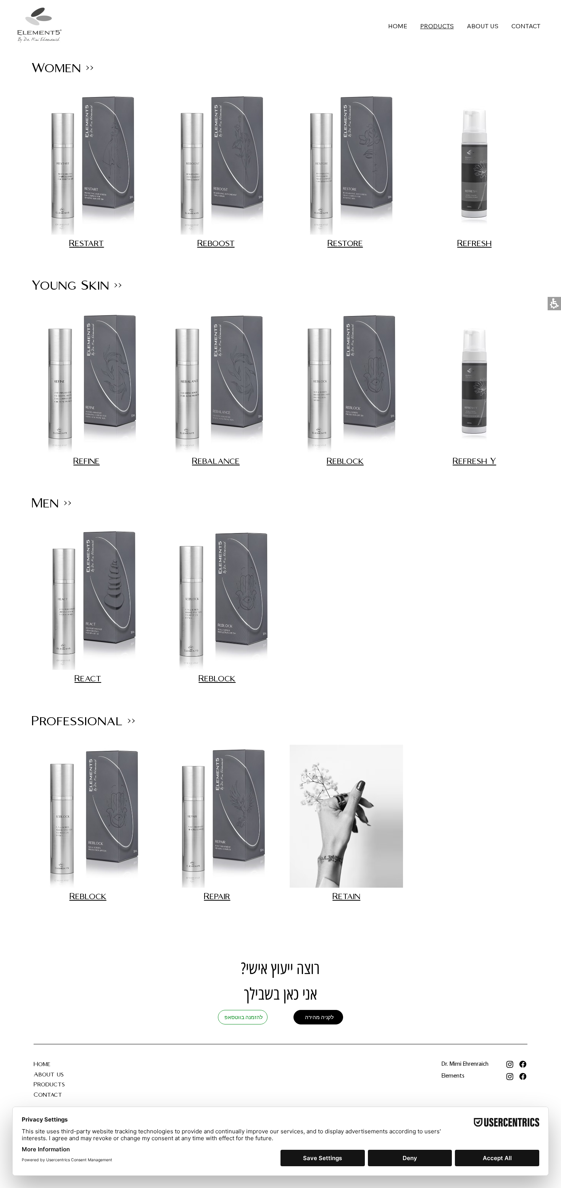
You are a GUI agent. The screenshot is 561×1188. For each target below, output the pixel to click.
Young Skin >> (76, 285)
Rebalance (216, 461)
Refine (86, 461)
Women (56, 68)
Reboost (216, 243)
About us (50, 1075)
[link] (509, 1064)
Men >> (51, 503)
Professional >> (83, 721)
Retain (346, 896)
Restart (86, 243)
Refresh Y (474, 461)
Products (49, 1085)
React (87, 678)
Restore (345, 243)
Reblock (345, 461)
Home (42, 1064)
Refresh (474, 243)
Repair (217, 896)
